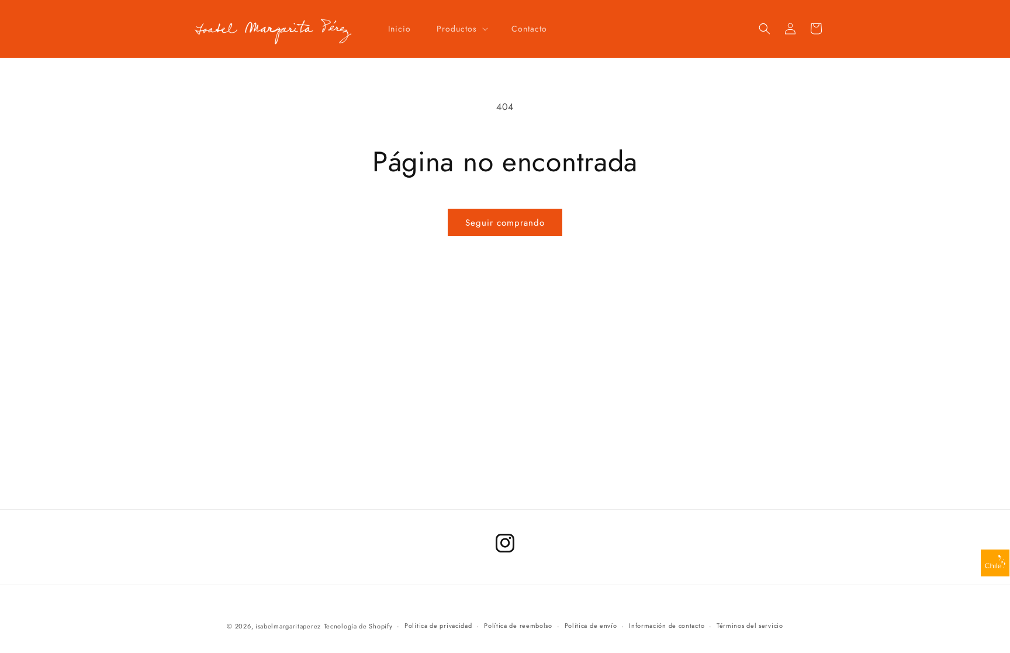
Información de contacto (666, 625)
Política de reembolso (518, 625)
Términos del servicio (750, 625)
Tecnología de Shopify (358, 626)
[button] (461, 28)
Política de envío (591, 625)
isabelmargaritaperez (288, 626)
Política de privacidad (438, 625)
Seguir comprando (505, 222)
